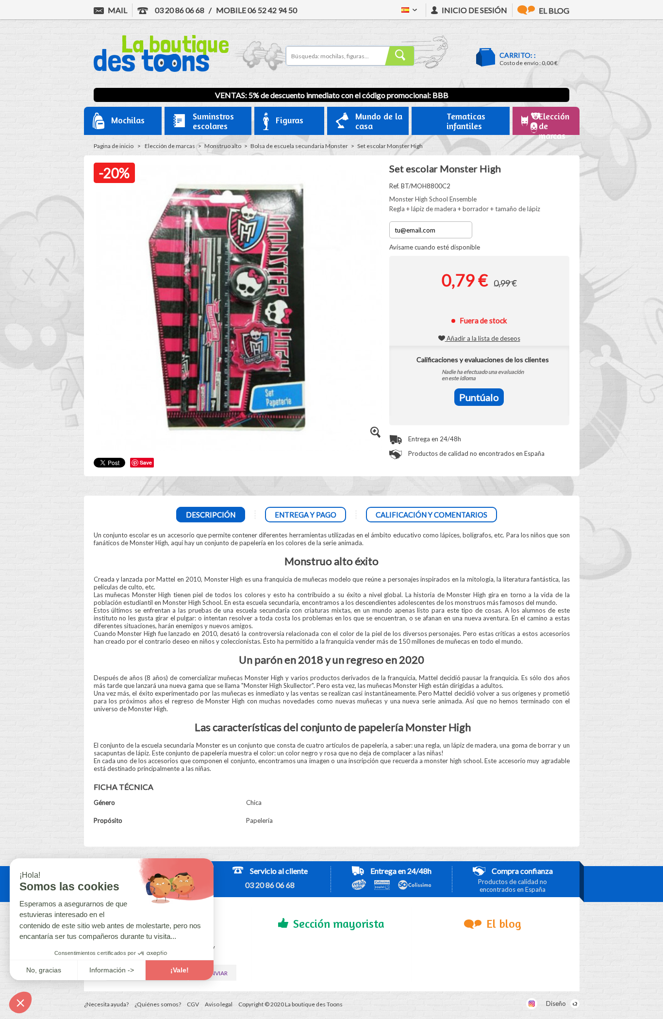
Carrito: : (517, 55)
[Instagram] (531, 1003)
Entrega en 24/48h (434, 439)
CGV (193, 1004)
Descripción (210, 514)
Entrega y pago (305, 514)
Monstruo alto (222, 146)
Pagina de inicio (113, 146)
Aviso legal (218, 1004)
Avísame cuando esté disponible (434, 247)
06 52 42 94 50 (256, 10)
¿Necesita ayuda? (106, 1004)
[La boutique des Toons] (161, 69)
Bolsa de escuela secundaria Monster (299, 146)
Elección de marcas (170, 146)
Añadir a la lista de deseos (482, 338)
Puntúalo (479, 397)
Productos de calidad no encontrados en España (476, 453)
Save (146, 462)
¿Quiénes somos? (157, 1004)
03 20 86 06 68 (178, 10)
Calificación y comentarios (431, 514)
